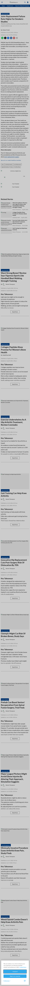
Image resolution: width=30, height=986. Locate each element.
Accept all (15, 971)
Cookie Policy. (22, 967)
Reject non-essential (15, 976)
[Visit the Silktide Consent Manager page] (25, 981)
